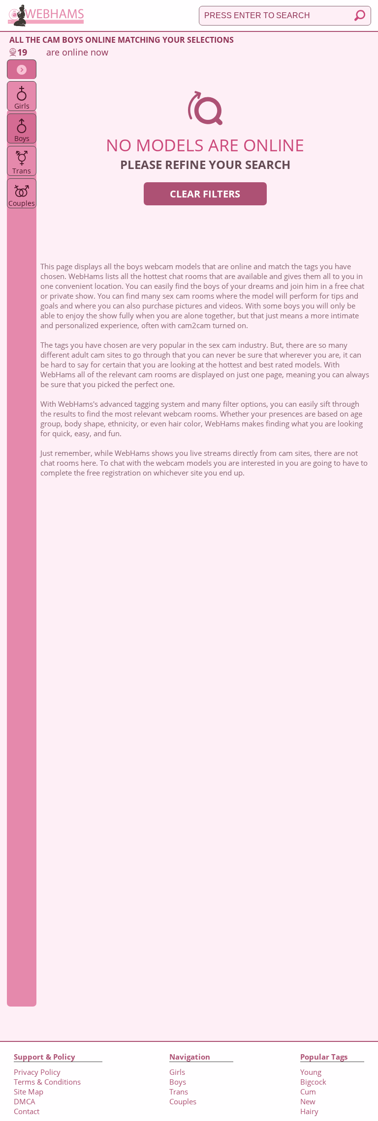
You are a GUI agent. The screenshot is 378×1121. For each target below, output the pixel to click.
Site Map (28, 1091)
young (310, 1072)
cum (308, 1091)
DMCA (24, 1101)
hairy (309, 1111)
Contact (26, 1111)
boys (22, 138)
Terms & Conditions (47, 1082)
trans (21, 170)
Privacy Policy (37, 1072)
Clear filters (205, 193)
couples (21, 203)
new (307, 1101)
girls (22, 106)
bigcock (313, 1082)
